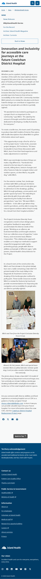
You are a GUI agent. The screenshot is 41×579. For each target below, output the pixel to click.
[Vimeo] (25, 569)
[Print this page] (17, 419)
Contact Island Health (9, 474)
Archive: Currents (10, 35)
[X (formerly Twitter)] (30, 569)
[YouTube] (16, 569)
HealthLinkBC (6, 493)
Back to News (20, 41)
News (9, 10)
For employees (6, 511)
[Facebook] (7, 569)
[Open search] (32, 3)
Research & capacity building (11, 524)
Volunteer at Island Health (10, 515)
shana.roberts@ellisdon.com (12, 403)
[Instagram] (2, 569)
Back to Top (19, 436)
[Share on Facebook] (3, 419)
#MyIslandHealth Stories (22, 10)
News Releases (9, 19)
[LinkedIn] (12, 569)
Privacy (4, 536)
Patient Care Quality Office (11, 479)
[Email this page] (12, 419)
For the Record (8, 27)
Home (3, 10)
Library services (7, 532)
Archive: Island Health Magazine (15, 31)
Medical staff (6, 519)
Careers (4, 528)
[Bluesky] (21, 569)
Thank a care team (8, 483)
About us (4, 507)
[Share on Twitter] (8, 419)
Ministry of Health (7, 497)
